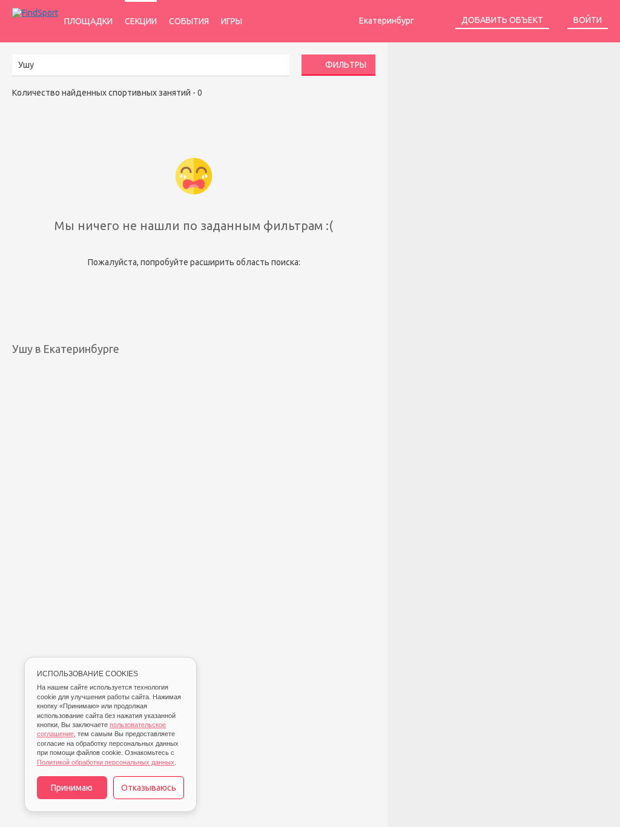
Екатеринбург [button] (387, 20)
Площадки (88, 21)
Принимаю (72, 787)
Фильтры (344, 65)
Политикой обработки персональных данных (105, 762)
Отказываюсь (148, 787)
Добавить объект (502, 20)
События (189, 21)
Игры (231, 21)
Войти (587, 20)
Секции (141, 21)
